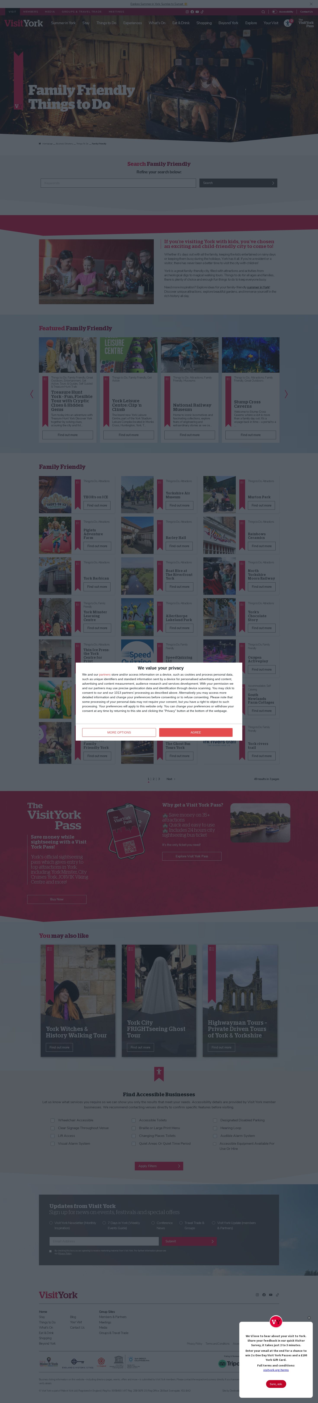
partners (105, 674)
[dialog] (159, 702)
